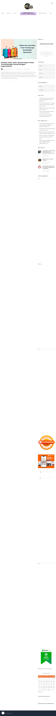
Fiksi (51, 13)
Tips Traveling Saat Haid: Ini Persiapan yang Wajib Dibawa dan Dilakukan (48, 167)
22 (51, 687)
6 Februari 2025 (18, 69)
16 (53, 684)
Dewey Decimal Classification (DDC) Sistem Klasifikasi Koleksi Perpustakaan (47, 142)
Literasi (15, 13)
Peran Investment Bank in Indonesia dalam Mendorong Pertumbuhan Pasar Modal (47, 105)
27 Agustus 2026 (45, 156)
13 (46, 684)
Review (8, 13)
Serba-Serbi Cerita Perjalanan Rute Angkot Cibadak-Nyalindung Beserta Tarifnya (46, 125)
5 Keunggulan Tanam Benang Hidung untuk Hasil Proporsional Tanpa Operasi (48, 152)
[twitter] (3, 3)
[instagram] (5, 3)
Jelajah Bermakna (43, 13)
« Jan (39, 691)
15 (51, 684)
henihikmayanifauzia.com (7, 713)
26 (44, 689)
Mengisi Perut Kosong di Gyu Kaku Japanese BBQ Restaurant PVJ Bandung (46, 100)
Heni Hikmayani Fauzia (8, 69)
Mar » (42, 691)
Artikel (2, 13)
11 (41, 684)
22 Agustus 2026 (45, 171)
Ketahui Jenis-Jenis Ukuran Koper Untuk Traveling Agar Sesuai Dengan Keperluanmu (17, 64)
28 (48, 689)
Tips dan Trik (26, 69)
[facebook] (1, 3)
